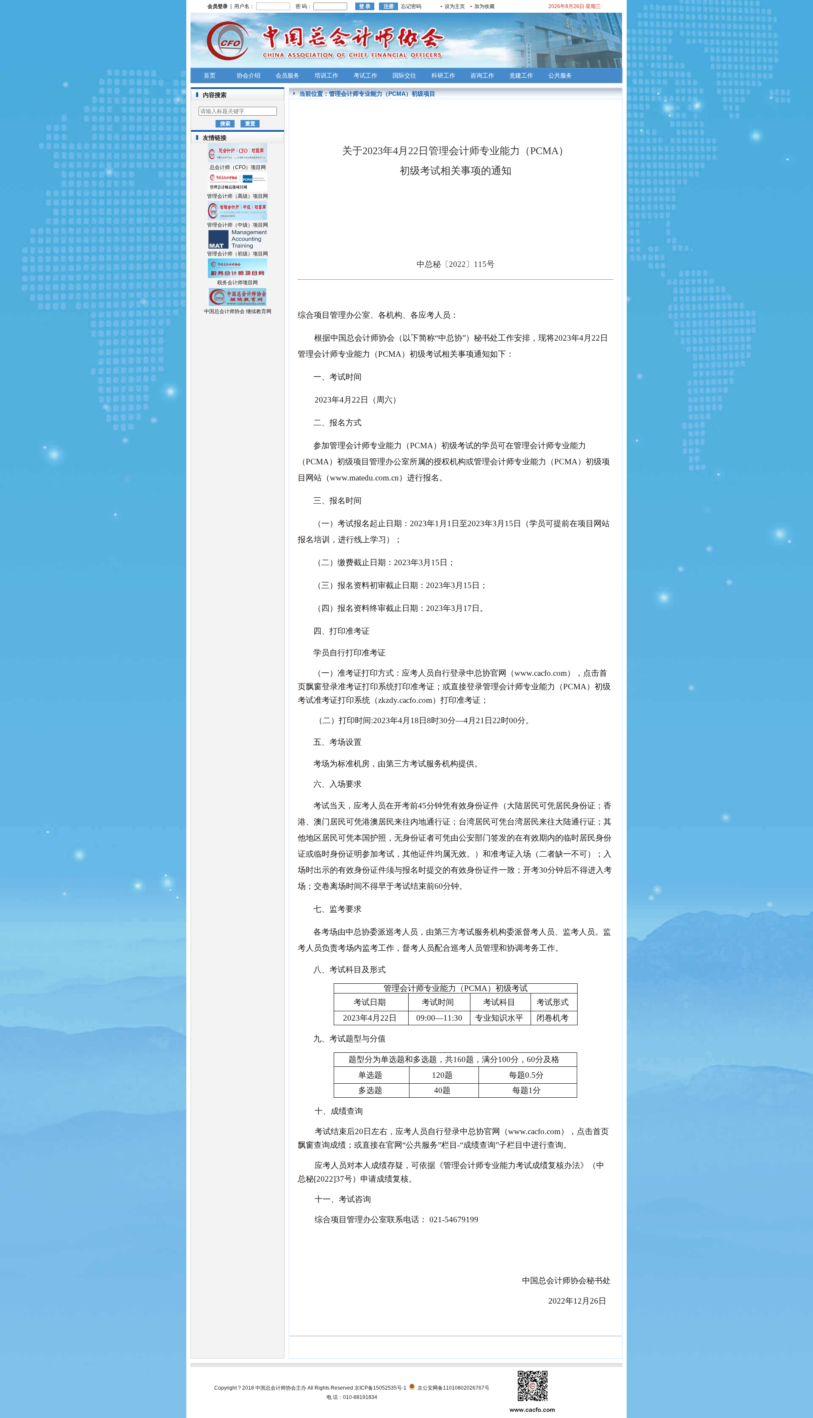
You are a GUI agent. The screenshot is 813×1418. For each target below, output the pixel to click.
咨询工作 (482, 75)
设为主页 (455, 6)
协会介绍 (248, 75)
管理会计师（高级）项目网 (237, 196)
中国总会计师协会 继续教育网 (237, 311)
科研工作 (443, 75)
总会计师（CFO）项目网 (238, 167)
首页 (210, 75)
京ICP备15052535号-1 (380, 1388)
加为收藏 (484, 6)
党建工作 (521, 75)
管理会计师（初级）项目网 (237, 254)
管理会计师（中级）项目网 (237, 225)
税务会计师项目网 (237, 283)
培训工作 (326, 75)
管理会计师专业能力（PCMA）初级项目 (382, 93)
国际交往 (404, 75)
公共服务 (560, 75)
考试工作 (365, 75)
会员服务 (287, 75)
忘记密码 (411, 6)
